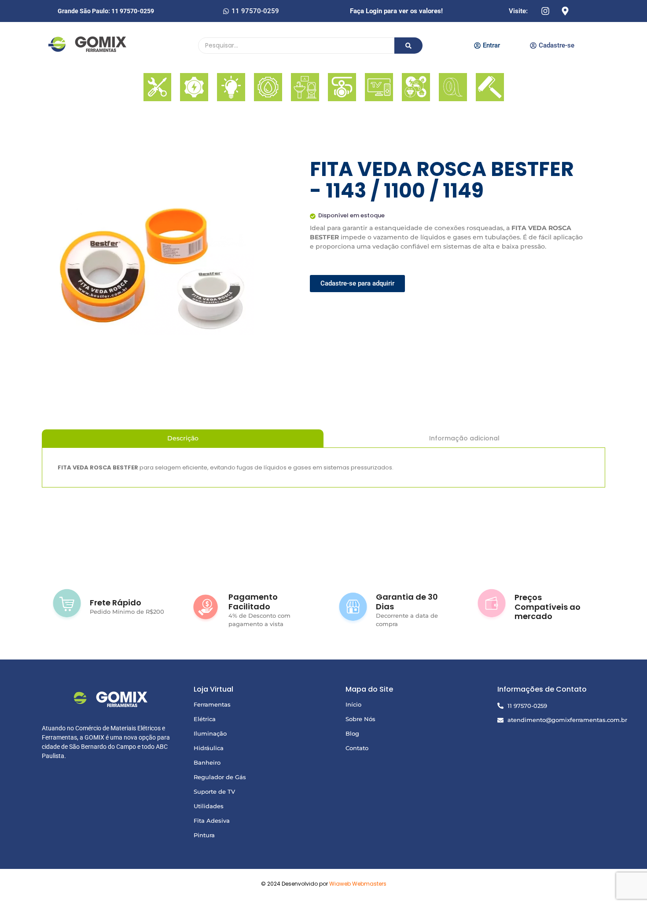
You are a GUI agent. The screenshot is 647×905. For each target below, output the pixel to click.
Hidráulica (209, 747)
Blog (352, 733)
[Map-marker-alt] (565, 11)
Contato (357, 747)
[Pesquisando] (408, 45)
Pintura (204, 835)
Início (353, 704)
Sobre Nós (360, 718)
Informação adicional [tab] (464, 438)
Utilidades (209, 806)
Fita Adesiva (212, 820)
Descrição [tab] (183, 438)
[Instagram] (545, 11)
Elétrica (205, 718)
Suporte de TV (214, 791)
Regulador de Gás (220, 776)
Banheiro (207, 762)
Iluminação (210, 733)
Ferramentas (212, 704)
